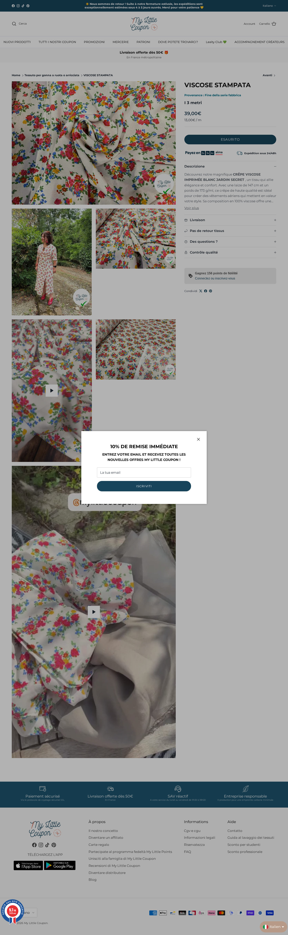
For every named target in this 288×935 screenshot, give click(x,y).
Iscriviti (144, 486)
